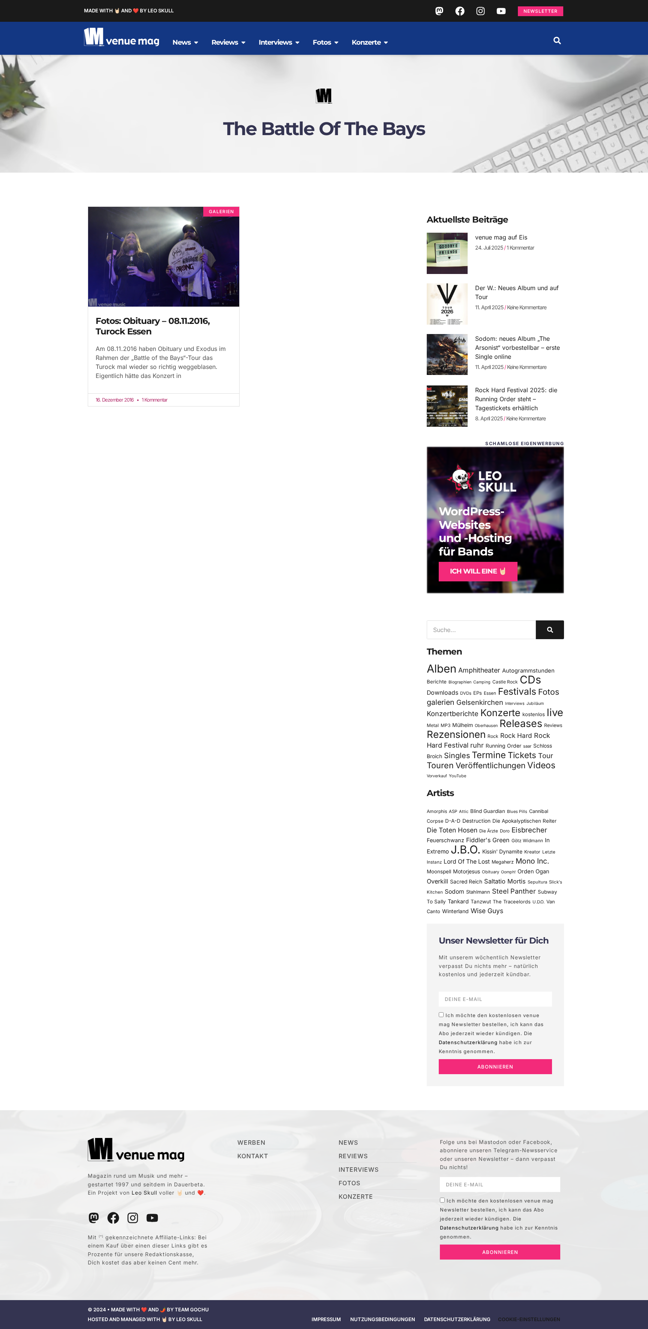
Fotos (548, 692)
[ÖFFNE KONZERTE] (385, 42)
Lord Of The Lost (467, 861)
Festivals (517, 691)
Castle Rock (505, 682)
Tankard (458, 901)
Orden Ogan (533, 871)
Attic (463, 811)
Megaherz (503, 862)
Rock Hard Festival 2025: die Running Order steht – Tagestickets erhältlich (516, 399)
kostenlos (533, 714)
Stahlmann (478, 892)
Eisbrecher (529, 830)
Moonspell (439, 871)
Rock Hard (516, 735)
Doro (505, 831)
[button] (557, 40)
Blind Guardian (487, 811)
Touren (440, 765)
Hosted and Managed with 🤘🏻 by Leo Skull (145, 1319)
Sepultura (537, 882)
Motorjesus (466, 871)
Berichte (437, 682)
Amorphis (437, 811)
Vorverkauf (437, 776)
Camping (481, 682)
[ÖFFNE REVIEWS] (243, 42)
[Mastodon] (439, 11)
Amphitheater (479, 670)
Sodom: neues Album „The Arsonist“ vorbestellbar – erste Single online (517, 347)
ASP (453, 811)
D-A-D (452, 821)
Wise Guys (487, 911)
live (555, 712)
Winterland (455, 911)
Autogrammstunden (528, 670)
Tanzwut (481, 902)
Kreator (532, 852)
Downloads (442, 692)
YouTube (457, 775)
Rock (493, 736)
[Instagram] (480, 11)
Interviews (515, 703)
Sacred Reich (466, 882)
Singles (457, 755)
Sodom (454, 891)
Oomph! (508, 872)
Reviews (553, 725)
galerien (440, 702)
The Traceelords (512, 902)
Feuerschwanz (445, 840)
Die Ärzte (488, 831)
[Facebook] (459, 11)
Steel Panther (514, 891)
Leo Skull (144, 1192)
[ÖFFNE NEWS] (196, 42)
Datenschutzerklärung (468, 1042)
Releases (521, 723)
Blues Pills (517, 811)
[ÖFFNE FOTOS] (336, 42)
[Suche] (550, 629)
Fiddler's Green (488, 840)
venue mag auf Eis (501, 237)
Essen (490, 693)
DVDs (465, 693)
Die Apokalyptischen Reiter (524, 821)
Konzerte (500, 712)
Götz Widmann (527, 840)
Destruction (476, 821)
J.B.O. (465, 849)
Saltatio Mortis (505, 881)
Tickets (522, 755)
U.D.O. (538, 902)
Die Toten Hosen (452, 830)
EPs (477, 693)
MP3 (445, 725)
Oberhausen (486, 725)
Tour (545, 755)
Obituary (490, 871)
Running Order (503, 746)
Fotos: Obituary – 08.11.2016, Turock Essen (153, 326)
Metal (433, 725)
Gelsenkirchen (479, 702)
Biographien (459, 682)
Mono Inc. (532, 860)
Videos (541, 765)
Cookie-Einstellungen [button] (529, 1319)
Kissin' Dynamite (502, 851)
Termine (489, 755)
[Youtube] (501, 11)
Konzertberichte (452, 713)
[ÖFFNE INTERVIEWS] (297, 42)
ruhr (477, 745)
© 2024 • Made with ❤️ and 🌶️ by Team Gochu (148, 1309)
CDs (530, 679)
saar (527, 746)
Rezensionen (456, 734)
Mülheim (462, 725)
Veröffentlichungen (490, 765)
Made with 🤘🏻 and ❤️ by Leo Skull (129, 11)
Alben (441, 668)
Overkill (437, 881)
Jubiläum (535, 703)
